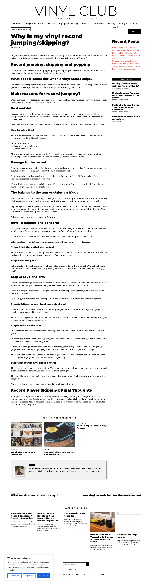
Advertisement (68, 574)
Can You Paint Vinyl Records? (125, 61)
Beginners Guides (34, 23)
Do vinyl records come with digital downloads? (125, 84)
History (51, 23)
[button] (87, 564)
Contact (134, 23)
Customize (14, 576)
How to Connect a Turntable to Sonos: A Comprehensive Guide (101, 538)
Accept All (43, 576)
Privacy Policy (82, 574)
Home (16, 23)
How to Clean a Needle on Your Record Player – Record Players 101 (126, 55)
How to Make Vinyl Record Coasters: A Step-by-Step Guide (22, 515)
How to (85, 23)
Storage (123, 23)
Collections (98, 23)
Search (115, 27)
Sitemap (101, 574)
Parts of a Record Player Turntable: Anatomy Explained (125, 107)
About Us (57, 574)
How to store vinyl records (124, 69)
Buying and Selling (68, 23)
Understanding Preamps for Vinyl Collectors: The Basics (125, 95)
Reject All (29, 576)
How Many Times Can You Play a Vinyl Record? (59, 453)
